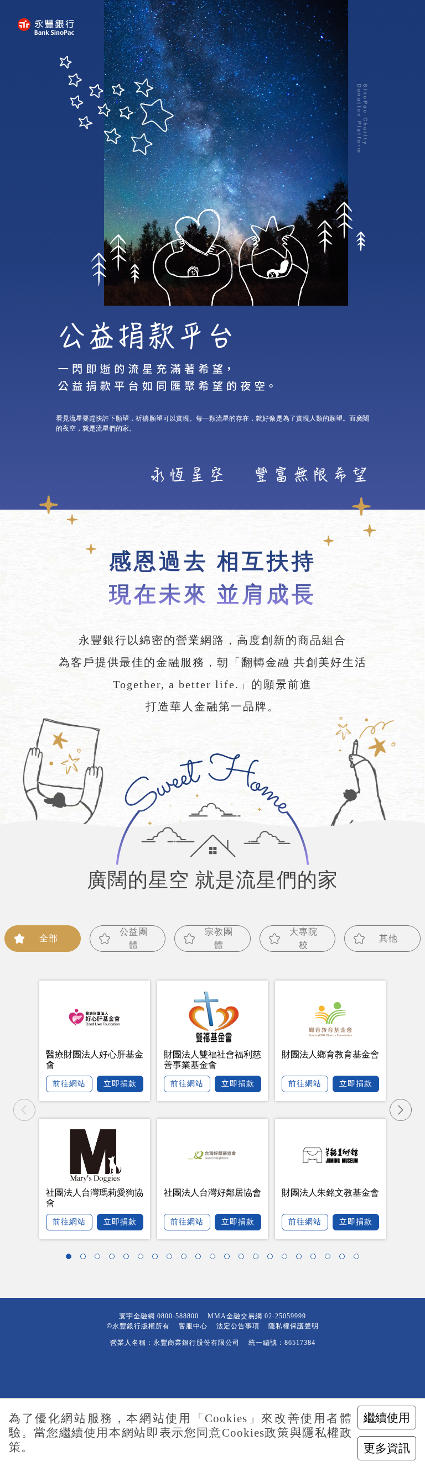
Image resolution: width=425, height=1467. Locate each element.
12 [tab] (229, 1259)
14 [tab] (258, 1259)
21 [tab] (359, 1259)
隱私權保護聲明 (293, 1326)
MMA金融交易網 (235, 1316)
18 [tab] (316, 1259)
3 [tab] (100, 1259)
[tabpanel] (212, 1110)
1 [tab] (71, 1259)
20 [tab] (344, 1259)
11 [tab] (215, 1259)
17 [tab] (301, 1259)
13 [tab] (244, 1259)
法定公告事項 (238, 1326)
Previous (24, 1110)
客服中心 (193, 1326)
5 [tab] (128, 1259)
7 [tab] (157, 1259)
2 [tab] (85, 1259)
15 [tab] (272, 1259)
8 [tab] (172, 1259)
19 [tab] (330, 1259)
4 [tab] (114, 1259)
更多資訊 (387, 1448)
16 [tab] (287, 1259)
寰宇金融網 (137, 1316)
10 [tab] (200, 1259)
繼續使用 (387, 1417)
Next (401, 1110)
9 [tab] (186, 1259)
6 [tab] (143, 1259)
